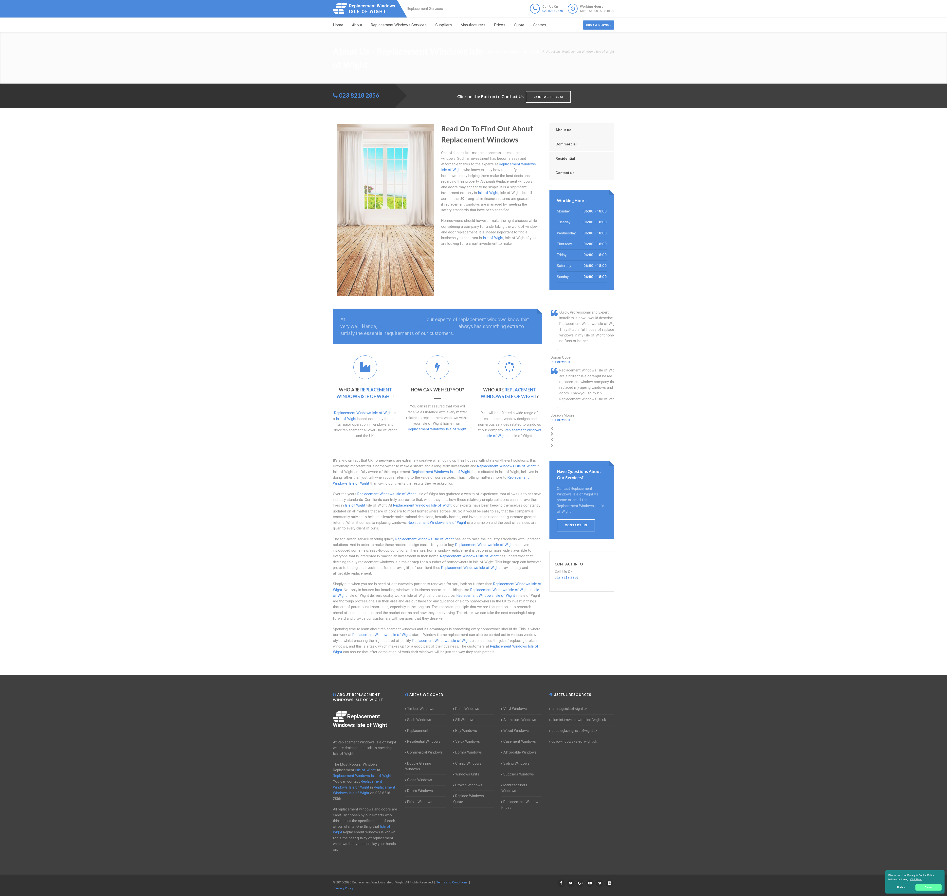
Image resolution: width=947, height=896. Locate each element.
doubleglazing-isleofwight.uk (574, 730)
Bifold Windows (419, 802)
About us (563, 130)
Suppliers (443, 25)
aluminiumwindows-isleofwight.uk (578, 720)
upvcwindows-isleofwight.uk (574, 741)
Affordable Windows (520, 752)
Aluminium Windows (519, 720)
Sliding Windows (516, 763)
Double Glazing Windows (418, 766)
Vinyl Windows (515, 708)
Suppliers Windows (518, 774)
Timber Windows (420, 708)
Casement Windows (519, 741)
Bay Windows (466, 730)
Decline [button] (901, 887)
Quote (519, 25)
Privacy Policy (343, 888)
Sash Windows (419, 720)
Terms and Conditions (452, 882)
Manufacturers (472, 25)
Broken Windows (468, 785)
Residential (565, 158)
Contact (539, 25)
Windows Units (467, 774)
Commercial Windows (425, 752)
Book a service (598, 25)
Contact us (564, 173)
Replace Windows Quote (468, 799)
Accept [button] (928, 887)
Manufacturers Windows (514, 788)
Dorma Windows (468, 752)
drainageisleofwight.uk (569, 708)
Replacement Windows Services (399, 25)
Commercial (566, 144)
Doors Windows (420, 791)
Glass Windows (419, 780)
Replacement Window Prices (519, 805)
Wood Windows (516, 730)
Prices (499, 25)
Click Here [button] (916, 879)
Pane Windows (467, 708)
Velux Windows (467, 741)
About (357, 25)
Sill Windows (465, 720)
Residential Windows (423, 741)
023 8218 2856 (552, 11)
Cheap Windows (468, 763)
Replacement (417, 730)
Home (338, 25)
